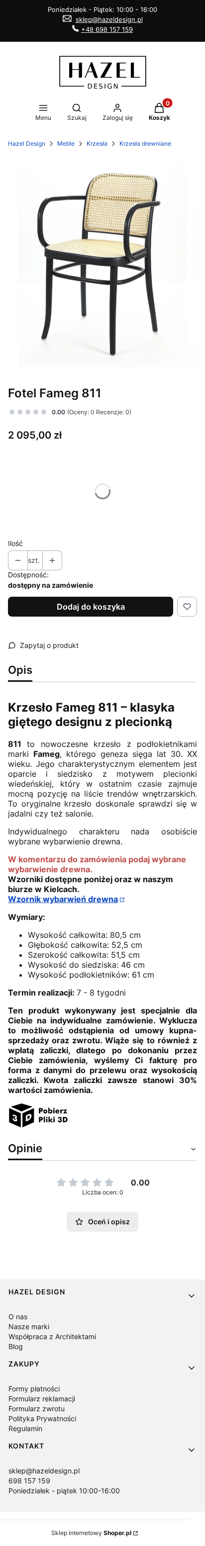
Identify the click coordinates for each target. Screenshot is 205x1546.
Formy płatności (34, 1388)
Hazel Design (26, 143)
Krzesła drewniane (145, 143)
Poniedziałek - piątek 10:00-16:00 (64, 1490)
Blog (15, 1346)
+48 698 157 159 (107, 29)
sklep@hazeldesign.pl (109, 19)
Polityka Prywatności (42, 1418)
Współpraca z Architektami (52, 1336)
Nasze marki (28, 1326)
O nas (17, 1316)
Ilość (15, 543)
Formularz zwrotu (36, 1408)
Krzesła (97, 143)
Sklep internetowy (91, 1533)
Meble (66, 143)
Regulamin (25, 1428)
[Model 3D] (39, 1125)
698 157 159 (29, 1480)
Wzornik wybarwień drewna (63, 899)
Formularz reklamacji (41, 1398)
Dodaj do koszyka (91, 607)
